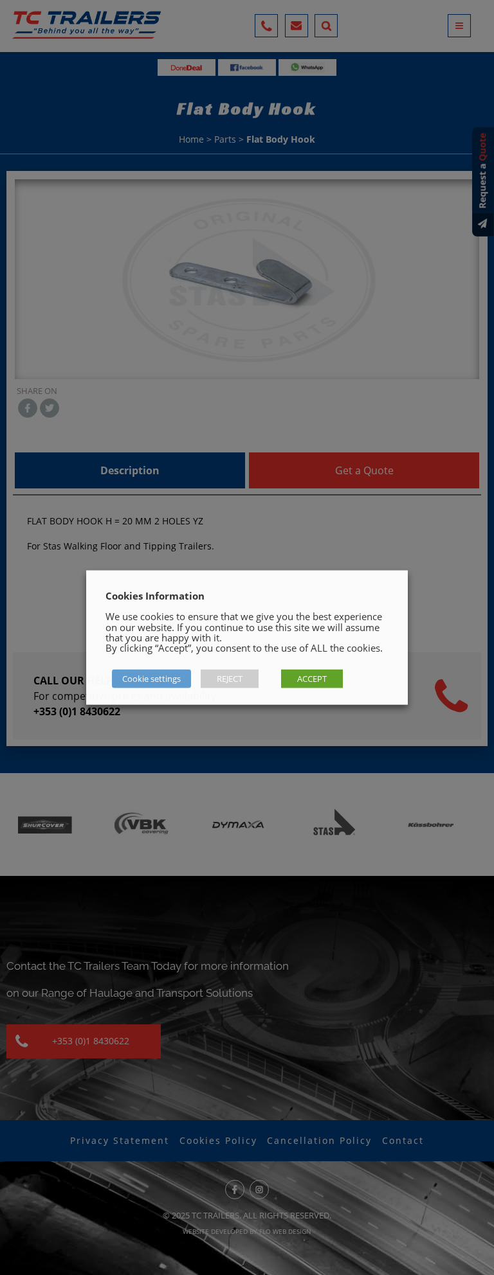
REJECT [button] (229, 678)
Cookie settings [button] (151, 678)
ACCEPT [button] (312, 678)
